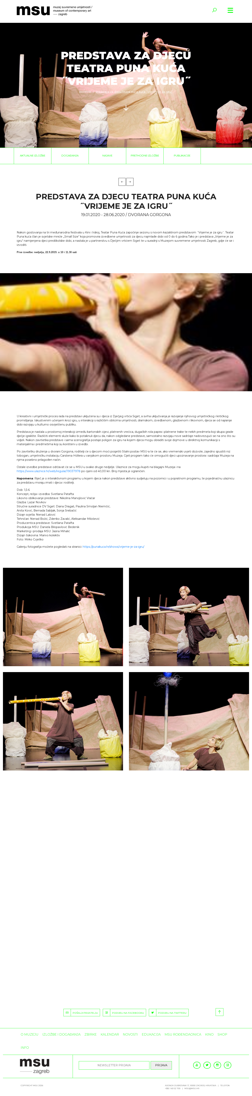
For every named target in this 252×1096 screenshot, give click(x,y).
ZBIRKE (90, 1034)
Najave (107, 155)
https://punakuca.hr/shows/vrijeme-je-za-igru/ (113, 546)
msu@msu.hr (191, 1088)
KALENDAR (110, 1034)
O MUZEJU (29, 1034)
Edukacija (151, 1034)
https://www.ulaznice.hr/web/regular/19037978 (49, 471)
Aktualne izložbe (32, 155)
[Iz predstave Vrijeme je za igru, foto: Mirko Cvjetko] (63, 617)
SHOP (222, 1034)
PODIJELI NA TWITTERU (171, 1012)
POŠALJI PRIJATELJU (84, 1012)
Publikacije (182, 155)
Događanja (70, 155)
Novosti (130, 1034)
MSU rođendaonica (183, 1034)
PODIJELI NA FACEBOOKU (127, 1012)
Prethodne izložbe (145, 155)
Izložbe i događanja (61, 1034)
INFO (25, 1048)
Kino (209, 1034)
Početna (85, 91)
